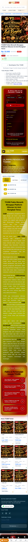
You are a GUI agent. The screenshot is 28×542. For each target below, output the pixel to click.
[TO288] (14, 2)
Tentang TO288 (5, 520)
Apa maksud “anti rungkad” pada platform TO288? (12, 380)
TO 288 (19, 339)
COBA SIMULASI (15, 105)
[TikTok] (9, 513)
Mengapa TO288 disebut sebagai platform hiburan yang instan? (11, 409)
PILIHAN (8, 95)
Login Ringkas (15, 180)
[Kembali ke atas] (25, 531)
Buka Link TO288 (17, 84)
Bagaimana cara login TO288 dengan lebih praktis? (12, 386)
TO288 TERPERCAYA (17, 13)
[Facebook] (2, 513)
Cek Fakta (24, 151)
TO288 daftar (21, 257)
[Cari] (3, 7)
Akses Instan (6, 180)
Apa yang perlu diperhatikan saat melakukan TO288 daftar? (12, 394)
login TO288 (21, 236)
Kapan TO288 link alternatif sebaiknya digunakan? (11, 401)
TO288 (4, 10)
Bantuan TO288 (5, 522)
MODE (18, 95)
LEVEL (8, 100)
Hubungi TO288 (9, 506)
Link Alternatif (23, 180)
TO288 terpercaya (20, 275)
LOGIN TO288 (11, 10)
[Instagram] (6, 513)
